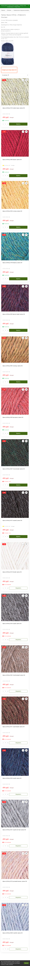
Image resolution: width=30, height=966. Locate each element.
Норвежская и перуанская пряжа (21, 10)
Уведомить (18, 588)
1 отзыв (12, 165)
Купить (18, 124)
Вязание (9, 10)
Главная (3, 10)
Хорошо (26, 963)
